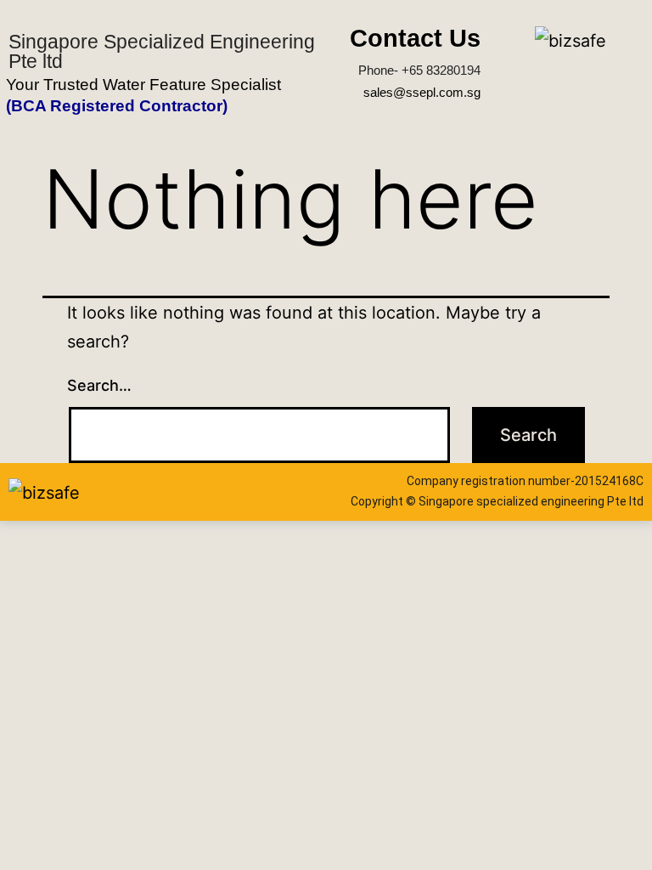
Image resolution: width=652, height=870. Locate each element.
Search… (99, 385)
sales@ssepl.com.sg (422, 92)
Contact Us (415, 38)
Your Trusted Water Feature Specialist (143, 84)
